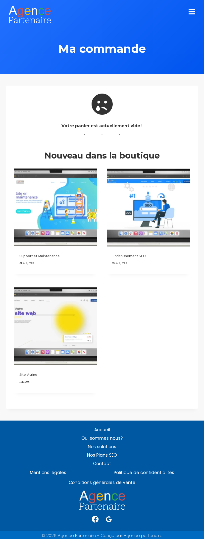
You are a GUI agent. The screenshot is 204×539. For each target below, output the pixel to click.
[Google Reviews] (108, 519)
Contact (102, 464)
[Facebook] (95, 519)
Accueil (102, 430)
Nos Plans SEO (102, 455)
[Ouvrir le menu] (192, 12)
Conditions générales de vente (102, 482)
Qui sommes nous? (102, 438)
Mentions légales (48, 473)
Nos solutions (102, 447)
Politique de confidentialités (144, 473)
